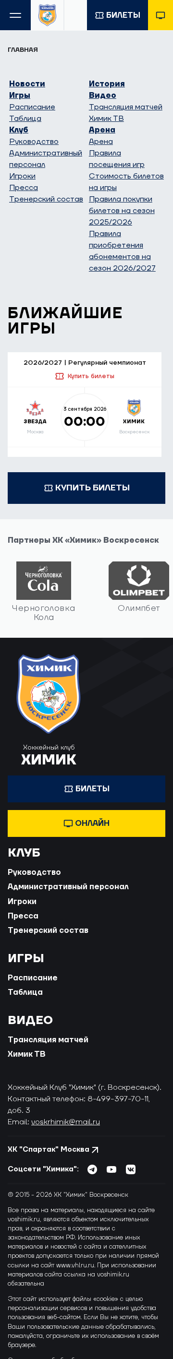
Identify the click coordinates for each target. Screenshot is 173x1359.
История (107, 84)
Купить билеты (91, 376)
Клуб (18, 130)
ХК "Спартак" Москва (48, 1149)
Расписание (32, 107)
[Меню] (15, 15)
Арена (102, 130)
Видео (102, 95)
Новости (27, 84)
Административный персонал (68, 887)
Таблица (25, 118)
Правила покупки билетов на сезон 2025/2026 (122, 210)
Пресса (23, 187)
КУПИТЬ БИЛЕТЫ (92, 487)
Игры (19, 95)
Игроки (22, 176)
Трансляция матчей (125, 107)
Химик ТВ (106, 118)
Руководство (34, 141)
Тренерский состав (46, 199)
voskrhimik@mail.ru (65, 1122)
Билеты (123, 15)
